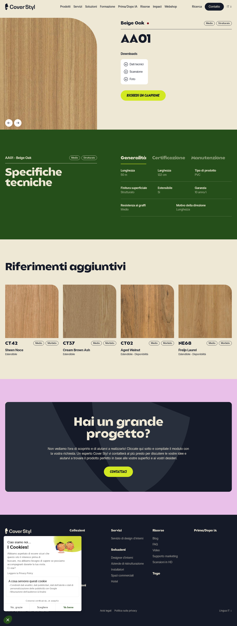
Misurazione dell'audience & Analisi (28, 592)
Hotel (114, 581)
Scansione (136, 71)
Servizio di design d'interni (127, 538)
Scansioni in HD (162, 562)
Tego (156, 573)
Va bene (69, 607)
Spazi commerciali (122, 575)
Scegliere (42, 607)
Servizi (78, 6)
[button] (7, 619)
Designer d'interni (122, 557)
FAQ (155, 544)
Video (156, 550)
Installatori (117, 569)
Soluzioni (118, 549)
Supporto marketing (165, 556)
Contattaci (118, 472)
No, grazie (17, 607)
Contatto (214, 6)
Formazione (107, 6)
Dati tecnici (136, 64)
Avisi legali (105, 610)
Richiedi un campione (143, 96)
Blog (155, 538)
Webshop (171, 6)
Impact (157, 6)
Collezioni (77, 530)
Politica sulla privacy (125, 610)
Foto (132, 79)
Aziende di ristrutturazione (127, 563)
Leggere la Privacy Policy (20, 573)
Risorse (158, 530)
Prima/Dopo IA (127, 6)
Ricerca (197, 6)
